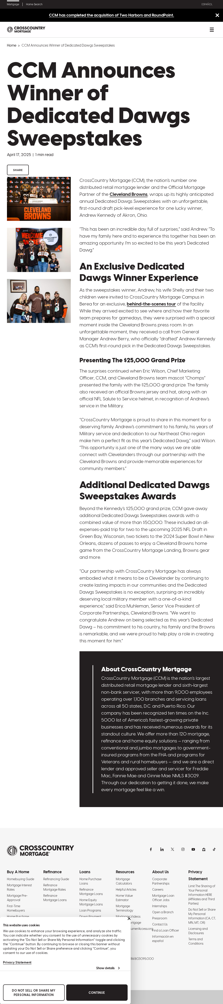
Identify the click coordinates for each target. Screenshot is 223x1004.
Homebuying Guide (20, 879)
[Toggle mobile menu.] (211, 29)
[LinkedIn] (162, 849)
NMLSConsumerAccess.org (134, 928)
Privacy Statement (17, 962)
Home (11, 45)
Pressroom (159, 918)
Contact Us (159, 924)
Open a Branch (163, 912)
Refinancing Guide (56, 879)
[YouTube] (193, 849)
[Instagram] (183, 849)
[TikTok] (214, 849)
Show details (105, 968)
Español (207, 4)
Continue (97, 992)
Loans (84, 872)
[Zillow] (204, 849)
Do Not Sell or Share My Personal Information (34, 993)
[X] (172, 849)
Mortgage (13, 4)
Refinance (52, 872)
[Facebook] (151, 849)
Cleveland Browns (128, 194)
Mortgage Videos (128, 916)
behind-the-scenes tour (151, 304)
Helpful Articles (126, 889)
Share (18, 170)
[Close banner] (129, 918)
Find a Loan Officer (165, 930)
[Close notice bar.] (217, 15)
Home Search (34, 4)
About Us (160, 872)
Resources (125, 872)
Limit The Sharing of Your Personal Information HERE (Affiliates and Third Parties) (201, 894)
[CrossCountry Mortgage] (26, 29)
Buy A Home (18, 872)
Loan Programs (90, 910)
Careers (157, 889)
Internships (159, 906)
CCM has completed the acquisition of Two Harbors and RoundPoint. (111, 15)
